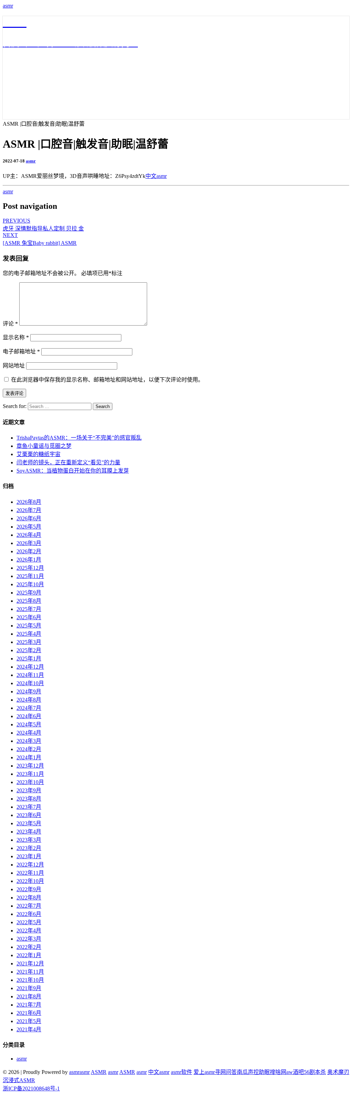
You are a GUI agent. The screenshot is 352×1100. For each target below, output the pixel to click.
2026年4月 (28, 535)
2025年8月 (28, 601)
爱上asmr (204, 1072)
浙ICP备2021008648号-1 (31, 1088)
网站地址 (14, 365)
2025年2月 (28, 650)
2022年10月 (30, 881)
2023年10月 (30, 782)
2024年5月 (28, 724)
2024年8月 (28, 700)
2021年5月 (28, 1021)
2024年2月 (28, 749)
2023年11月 (30, 774)
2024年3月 (28, 741)
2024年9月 (28, 691)
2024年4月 (28, 733)
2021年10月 (30, 980)
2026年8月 (28, 502)
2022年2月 (28, 947)
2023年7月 (28, 807)
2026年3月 (28, 543)
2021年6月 (28, 1013)
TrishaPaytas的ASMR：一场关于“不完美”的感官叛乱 (79, 438)
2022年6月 (28, 914)
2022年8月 (28, 897)
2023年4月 (28, 832)
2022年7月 (28, 906)
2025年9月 (28, 593)
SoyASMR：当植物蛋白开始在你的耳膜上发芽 (72, 471)
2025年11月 (30, 576)
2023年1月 (28, 856)
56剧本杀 (315, 1072)
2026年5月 (28, 527)
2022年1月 (28, 955)
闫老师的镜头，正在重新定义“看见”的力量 (68, 462)
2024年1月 (28, 757)
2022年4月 (28, 930)
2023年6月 (28, 815)
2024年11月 (30, 675)
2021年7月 (28, 1005)
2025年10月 (30, 584)
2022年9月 (28, 889)
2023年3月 (28, 840)
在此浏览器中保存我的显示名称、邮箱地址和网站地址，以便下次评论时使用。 (107, 380)
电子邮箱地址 (21, 351)
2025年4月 (28, 634)
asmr (8, 6)
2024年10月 (30, 683)
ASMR (99, 1072)
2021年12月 (30, 963)
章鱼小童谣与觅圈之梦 (44, 446)
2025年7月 (28, 609)
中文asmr (156, 176)
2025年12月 (30, 568)
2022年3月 (28, 939)
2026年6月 (28, 518)
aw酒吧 (295, 1072)
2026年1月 (28, 560)
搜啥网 (278, 1072)
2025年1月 (28, 658)
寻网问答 (226, 1072)
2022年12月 (30, 864)
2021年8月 (28, 996)
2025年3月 (28, 642)
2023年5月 (28, 823)
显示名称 (16, 337)
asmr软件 (181, 1072)
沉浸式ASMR (19, 1080)
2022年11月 (30, 873)
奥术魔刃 (338, 1072)
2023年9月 (28, 790)
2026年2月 (28, 551)
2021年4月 (28, 1029)
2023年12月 (30, 766)
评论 (10, 324)
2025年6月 (28, 617)
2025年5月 (28, 625)
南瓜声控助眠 (253, 1072)
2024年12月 (30, 667)
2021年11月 (30, 972)
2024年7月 (28, 708)
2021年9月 (28, 988)
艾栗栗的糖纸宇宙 (38, 454)
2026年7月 (28, 510)
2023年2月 (28, 848)
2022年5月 (28, 922)
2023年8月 (28, 799)
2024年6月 (28, 716)
